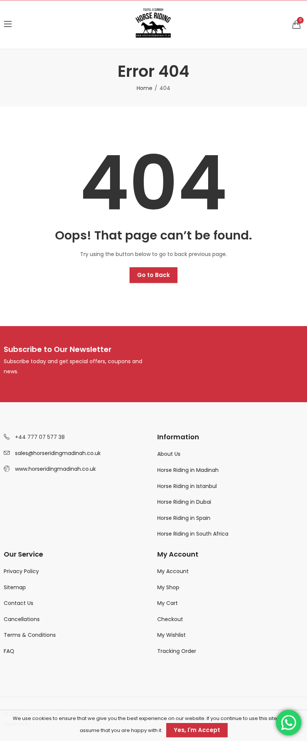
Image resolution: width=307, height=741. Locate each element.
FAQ (9, 651)
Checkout (170, 619)
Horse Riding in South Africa (192, 533)
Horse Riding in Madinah (188, 470)
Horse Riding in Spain (183, 518)
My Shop (168, 587)
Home (144, 88)
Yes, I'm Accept (197, 730)
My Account (173, 571)
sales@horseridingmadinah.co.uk (58, 453)
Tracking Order (176, 651)
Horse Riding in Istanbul (187, 486)
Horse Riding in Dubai (184, 502)
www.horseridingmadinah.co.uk (55, 469)
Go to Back (153, 275)
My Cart (167, 603)
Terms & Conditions (30, 635)
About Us (168, 454)
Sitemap (15, 587)
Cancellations (22, 619)
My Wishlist (171, 635)
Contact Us (18, 603)
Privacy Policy (21, 571)
